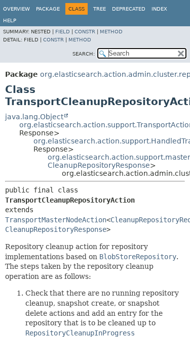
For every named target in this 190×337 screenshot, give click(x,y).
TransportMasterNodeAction (55, 220)
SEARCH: (83, 54)
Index (159, 9)
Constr (84, 31)
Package (48, 9)
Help (9, 20)
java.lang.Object (34, 117)
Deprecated (128, 9)
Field (62, 31)
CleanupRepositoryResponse (99, 165)
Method (111, 31)
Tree (99, 9)
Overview (16, 9)
